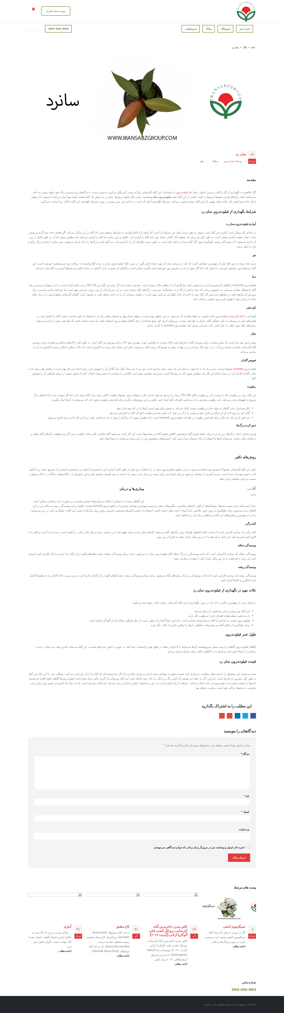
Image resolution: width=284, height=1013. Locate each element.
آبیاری (67, 926)
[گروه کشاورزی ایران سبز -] (246, 11)
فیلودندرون (182, 192)
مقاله (215, 161)
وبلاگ (209, 28)
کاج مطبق (122, 926)
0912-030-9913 (58, 28)
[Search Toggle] (79, 11)
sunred (238, 369)
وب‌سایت (244, 829)
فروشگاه (225, 28)
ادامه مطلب (238, 946)
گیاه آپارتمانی (235, 316)
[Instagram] (37, 29)
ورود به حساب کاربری (55, 11)
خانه (253, 47)
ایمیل (245, 812)
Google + (229, 716)
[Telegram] (31, 29)
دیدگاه (245, 754)
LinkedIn (237, 716)
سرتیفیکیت (191, 28)
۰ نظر (203, 161)
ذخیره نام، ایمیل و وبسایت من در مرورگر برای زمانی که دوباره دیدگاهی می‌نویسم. (199, 847)
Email (222, 716)
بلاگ (245, 47)
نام (246, 796)
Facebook (253, 716)
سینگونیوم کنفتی (234, 926)
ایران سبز (244, 28)
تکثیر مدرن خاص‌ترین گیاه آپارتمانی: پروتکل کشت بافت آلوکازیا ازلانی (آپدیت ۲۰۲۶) (168, 930)
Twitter (245, 716)
